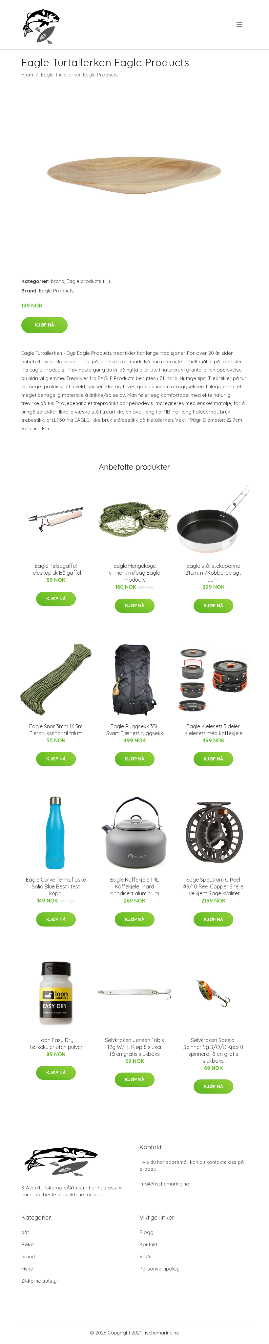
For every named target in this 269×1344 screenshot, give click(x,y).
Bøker (28, 1244)
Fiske (27, 1269)
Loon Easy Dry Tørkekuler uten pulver (56, 1043)
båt (25, 1232)
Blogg (146, 1232)
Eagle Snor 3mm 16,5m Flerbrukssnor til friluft (56, 729)
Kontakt (148, 1244)
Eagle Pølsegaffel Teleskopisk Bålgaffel (56, 569)
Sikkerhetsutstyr (39, 1281)
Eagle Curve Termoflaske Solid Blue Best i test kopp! (56, 886)
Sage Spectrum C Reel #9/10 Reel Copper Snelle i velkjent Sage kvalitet (213, 886)
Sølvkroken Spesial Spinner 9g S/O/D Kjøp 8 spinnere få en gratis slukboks (213, 1050)
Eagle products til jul (90, 281)
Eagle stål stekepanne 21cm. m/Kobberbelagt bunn (213, 573)
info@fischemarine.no (164, 1184)
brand (57, 281)
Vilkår (145, 1256)
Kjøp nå (44, 325)
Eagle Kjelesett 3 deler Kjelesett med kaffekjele (213, 729)
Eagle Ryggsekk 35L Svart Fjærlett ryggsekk (134, 729)
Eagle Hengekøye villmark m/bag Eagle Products (134, 573)
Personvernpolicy (159, 1269)
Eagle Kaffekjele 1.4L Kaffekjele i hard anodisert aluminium (134, 886)
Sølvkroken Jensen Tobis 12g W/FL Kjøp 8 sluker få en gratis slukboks (134, 1047)
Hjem (27, 75)
